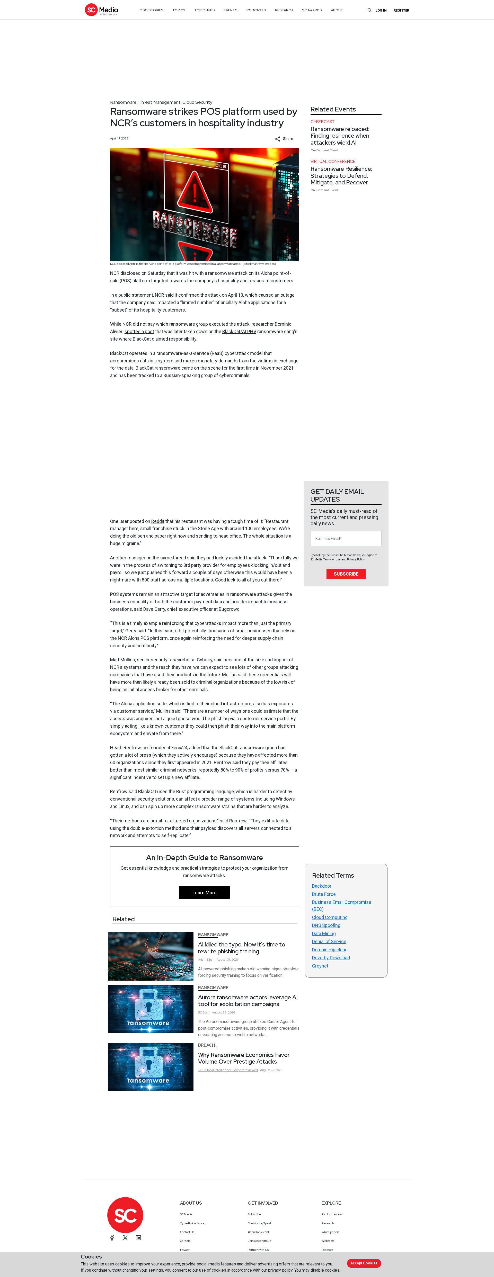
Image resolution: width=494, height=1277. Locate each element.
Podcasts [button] (256, 10)
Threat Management (159, 102)
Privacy (185, 1250)
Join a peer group (259, 1241)
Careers (185, 1241)
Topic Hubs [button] (204, 10)
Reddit (157, 521)
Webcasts (328, 1241)
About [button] (337, 10)
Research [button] (284, 10)
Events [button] (230, 10)
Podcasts (327, 1250)
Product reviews (332, 1214)
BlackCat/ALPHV (239, 331)
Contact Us (187, 1232)
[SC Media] (101, 9)
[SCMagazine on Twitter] (125, 1238)
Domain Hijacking (330, 949)
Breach (206, 1045)
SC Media (186, 1214)
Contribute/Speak (260, 1223)
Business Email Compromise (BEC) (341, 905)
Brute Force (324, 894)
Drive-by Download (331, 957)
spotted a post (139, 331)
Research (328, 1223)
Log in (381, 10)
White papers (330, 1232)
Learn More (204, 892)
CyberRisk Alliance (192, 1223)
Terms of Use (332, 559)
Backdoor (321, 886)
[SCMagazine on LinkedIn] (138, 1238)
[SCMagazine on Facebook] (112, 1238)
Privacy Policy (355, 559)
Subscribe (346, 574)
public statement (135, 295)
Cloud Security (197, 102)
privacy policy (280, 1270)
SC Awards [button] (312, 10)
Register (401, 10)
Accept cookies (363, 1263)
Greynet (320, 966)
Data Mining (324, 933)
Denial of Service (329, 941)
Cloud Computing (330, 917)
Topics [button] (178, 10)
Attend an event (258, 1232)
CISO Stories (151, 10)
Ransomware (123, 102)
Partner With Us (258, 1250)
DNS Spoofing (326, 925)
